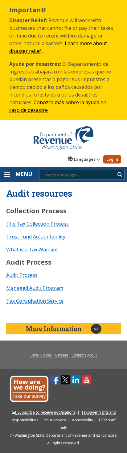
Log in (112, 159)
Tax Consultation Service (34, 300)
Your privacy (55, 420)
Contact (78, 355)
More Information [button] (54, 329)
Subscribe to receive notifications (47, 412)
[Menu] (7, 175)
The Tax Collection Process (37, 223)
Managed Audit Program (34, 288)
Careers (61, 355)
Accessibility (82, 420)
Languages (85, 159)
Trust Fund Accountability (35, 236)
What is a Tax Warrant (32, 249)
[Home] (63, 136)
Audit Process (22, 275)
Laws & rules (41, 355)
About (92, 355)
